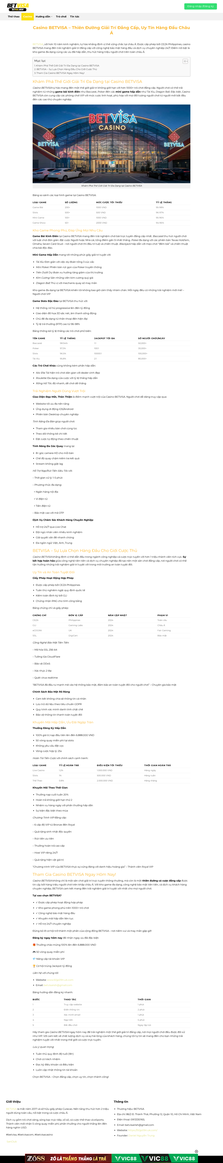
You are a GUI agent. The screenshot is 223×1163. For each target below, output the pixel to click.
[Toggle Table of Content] (183, 61)
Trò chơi (61, 16)
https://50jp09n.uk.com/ (142, 1130)
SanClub (12, 1141)
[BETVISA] (17, 6)
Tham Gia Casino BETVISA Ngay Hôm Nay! (60, 73)
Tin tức (74, 16)
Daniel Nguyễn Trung (141, 1135)
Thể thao (14, 16)
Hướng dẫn (43, 16)
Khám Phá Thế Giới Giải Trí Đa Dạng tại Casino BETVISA (67, 65)
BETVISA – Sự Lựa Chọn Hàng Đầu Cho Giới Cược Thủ (67, 69)
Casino (27, 16)
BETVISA (38, 44)
